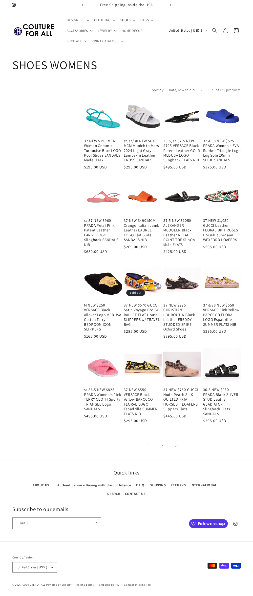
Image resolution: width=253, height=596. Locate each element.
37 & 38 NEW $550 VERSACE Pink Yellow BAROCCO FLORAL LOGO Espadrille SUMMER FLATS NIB (221, 315)
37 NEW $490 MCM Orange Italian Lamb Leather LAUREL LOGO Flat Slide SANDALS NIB (142, 230)
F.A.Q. (141, 485)
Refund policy (85, 584)
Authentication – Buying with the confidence (94, 485)
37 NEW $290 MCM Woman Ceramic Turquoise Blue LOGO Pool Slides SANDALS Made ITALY (102, 151)
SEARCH (113, 494)
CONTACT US (135, 494)
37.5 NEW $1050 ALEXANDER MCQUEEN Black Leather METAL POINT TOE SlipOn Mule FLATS (179, 232)
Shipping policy (109, 584)
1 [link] (149, 445)
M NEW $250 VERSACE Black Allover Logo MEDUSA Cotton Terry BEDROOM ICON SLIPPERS (102, 317)
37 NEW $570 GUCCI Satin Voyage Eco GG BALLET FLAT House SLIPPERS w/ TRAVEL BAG (142, 315)
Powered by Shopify (59, 584)
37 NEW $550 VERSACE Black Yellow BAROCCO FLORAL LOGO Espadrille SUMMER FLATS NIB (141, 401)
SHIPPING (158, 485)
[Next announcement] (170, 5)
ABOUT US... (43, 485)
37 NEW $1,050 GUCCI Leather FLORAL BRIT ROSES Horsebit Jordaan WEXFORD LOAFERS (220, 230)
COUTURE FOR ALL (34, 584)
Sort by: (158, 90)
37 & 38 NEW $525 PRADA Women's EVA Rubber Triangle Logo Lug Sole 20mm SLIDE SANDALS (222, 151)
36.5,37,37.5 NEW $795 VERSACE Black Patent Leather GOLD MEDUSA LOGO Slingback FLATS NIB (181, 151)
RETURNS (178, 485)
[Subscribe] (95, 523)
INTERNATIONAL (203, 485)
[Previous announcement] (82, 5)
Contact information (137, 584)
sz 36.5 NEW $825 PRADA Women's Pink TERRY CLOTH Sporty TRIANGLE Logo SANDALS (102, 399)
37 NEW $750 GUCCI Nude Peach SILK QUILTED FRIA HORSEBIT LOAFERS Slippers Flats (180, 399)
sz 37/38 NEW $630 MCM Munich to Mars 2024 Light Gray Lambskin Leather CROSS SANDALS (141, 151)
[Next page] (175, 445)
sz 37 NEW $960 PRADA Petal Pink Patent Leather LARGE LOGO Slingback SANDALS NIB (101, 232)
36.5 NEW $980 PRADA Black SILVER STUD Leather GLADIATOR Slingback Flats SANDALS (220, 401)
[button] (77, 20)
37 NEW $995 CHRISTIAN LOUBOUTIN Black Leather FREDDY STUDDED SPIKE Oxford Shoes (179, 317)
